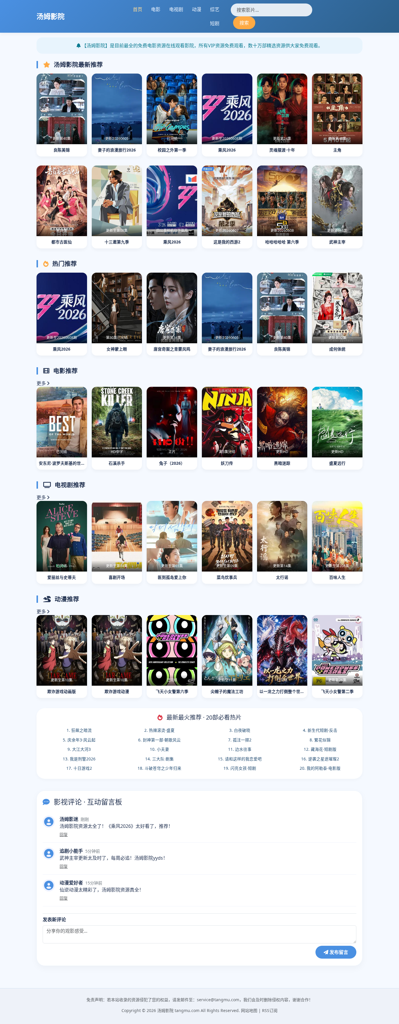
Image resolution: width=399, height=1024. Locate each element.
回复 (64, 834)
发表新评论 (54, 919)
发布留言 (338, 952)
